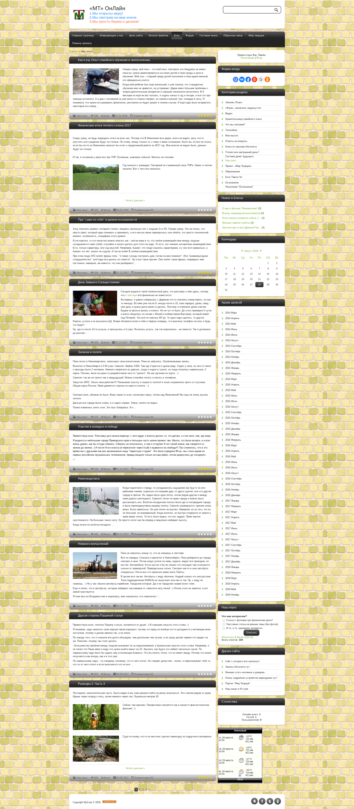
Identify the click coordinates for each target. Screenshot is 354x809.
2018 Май (230, 589)
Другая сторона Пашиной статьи (100, 615)
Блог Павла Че (233, 177)
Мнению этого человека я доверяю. (245, 672)
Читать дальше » (135, 200)
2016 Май (230, 456)
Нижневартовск (89, 478)
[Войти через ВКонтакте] (242, 79)
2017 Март (231, 511)
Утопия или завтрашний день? (242, 152)
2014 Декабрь (232, 362)
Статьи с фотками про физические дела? (249, 620)
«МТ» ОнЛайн (107, 8)
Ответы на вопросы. (236, 141)
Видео (228, 113)
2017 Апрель (232, 517)
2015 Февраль (233, 373)
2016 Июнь (231, 462)
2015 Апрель (232, 384)
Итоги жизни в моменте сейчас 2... (241, 218)
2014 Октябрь (232, 351)
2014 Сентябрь (233, 346)
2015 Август (232, 406)
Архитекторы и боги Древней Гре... (241, 227)
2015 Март (231, 379)
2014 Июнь (231, 329)
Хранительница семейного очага (243, 119)
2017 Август (232, 539)
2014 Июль (231, 334)
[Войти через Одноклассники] (267, 79)
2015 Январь (232, 368)
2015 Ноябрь (232, 423)
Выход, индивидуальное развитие (241, 213)
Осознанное (232, 182)
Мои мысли (231, 135)
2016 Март (231, 445)
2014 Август (232, 340)
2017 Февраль (233, 506)
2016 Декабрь (232, 495)
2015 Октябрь (232, 417)
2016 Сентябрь (233, 478)
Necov (107, 210)
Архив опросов (245, 637)
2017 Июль (231, 534)
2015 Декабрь (232, 428)
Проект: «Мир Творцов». (238, 166)
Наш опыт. (82, 115)
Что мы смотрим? (235, 124)
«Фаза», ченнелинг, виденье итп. (243, 108)
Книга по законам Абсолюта (241, 146)
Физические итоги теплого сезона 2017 (104, 125)
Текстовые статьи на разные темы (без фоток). (252, 624)
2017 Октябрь (232, 550)
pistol (106, 115)
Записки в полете (90, 352)
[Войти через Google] (261, 79)
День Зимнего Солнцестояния (98, 282)
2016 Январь (232, 434)
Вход (259, 57)
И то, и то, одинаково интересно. (244, 628)
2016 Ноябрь (232, 489)
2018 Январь (232, 567)
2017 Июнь (231, 528)
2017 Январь (232, 500)
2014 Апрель (232, 318)
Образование (232, 171)
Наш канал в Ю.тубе (236, 689)
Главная (73, 51)
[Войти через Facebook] (248, 79)
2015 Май (230, 390)
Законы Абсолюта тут (237, 666)
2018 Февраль (233, 572)
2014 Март (231, 312)
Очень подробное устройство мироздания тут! (251, 677)
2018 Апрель (232, 583)
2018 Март (231, 578)
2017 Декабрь (232, 561)
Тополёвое (231, 130)
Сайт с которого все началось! (242, 661)
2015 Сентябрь (233, 412)
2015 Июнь (231, 395)
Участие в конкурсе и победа (97, 426)
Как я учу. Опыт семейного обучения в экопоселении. (114, 60)
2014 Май (230, 323)
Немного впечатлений (93, 543)
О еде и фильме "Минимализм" (240, 208)
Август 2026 (251, 251)
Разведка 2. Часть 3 (91, 683)
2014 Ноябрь (232, 357)
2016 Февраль (233, 440)
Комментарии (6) (144, 272)
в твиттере (131, 295)
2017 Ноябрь (232, 556)
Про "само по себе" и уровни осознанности (107, 219)
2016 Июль (231, 467)
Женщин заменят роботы (236, 222)
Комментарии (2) (144, 674)
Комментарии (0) (143, 115)
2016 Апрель (232, 451)
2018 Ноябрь (232, 594)
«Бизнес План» (233, 102)
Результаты (228, 637)
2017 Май (230, 522)
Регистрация (247, 57)
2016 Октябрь (232, 484)
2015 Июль (231, 401)
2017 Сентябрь (233, 545)
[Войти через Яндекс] (254, 79)
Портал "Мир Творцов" (237, 683)
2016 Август (232, 473)
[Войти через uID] (235, 79)
